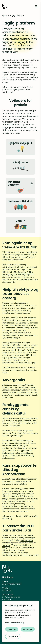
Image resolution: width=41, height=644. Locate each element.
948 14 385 (6, 590)
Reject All (12, 629)
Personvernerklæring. (15, 622)
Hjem (4, 15)
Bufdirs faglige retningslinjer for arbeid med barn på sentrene (19, 542)
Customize (13, 636)
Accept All (27, 629)
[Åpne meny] (36, 6)
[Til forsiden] (7, 569)
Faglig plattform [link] (17, 15)
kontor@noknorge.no (11, 584)
